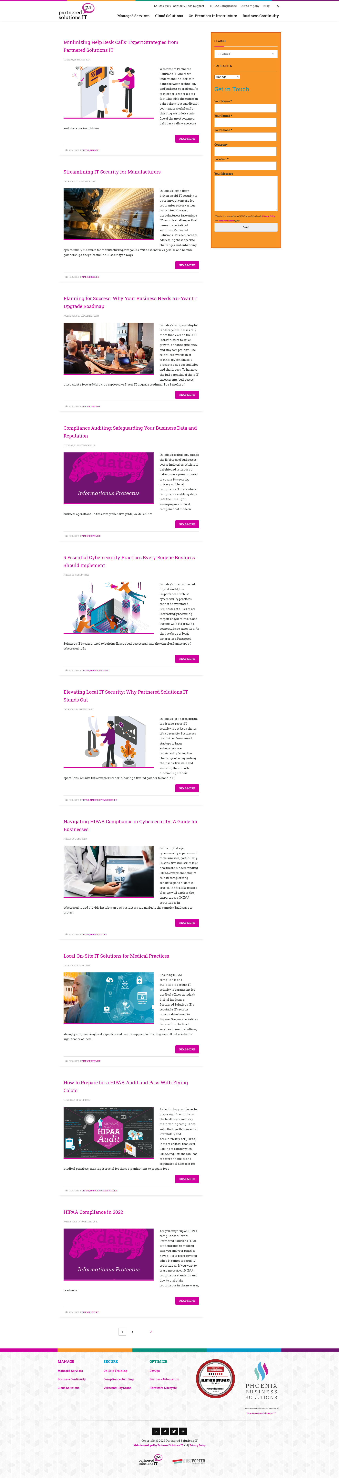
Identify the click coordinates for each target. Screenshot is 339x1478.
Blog (266, 6)
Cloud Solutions (68, 1388)
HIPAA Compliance (223, 6)
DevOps (154, 1371)
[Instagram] (183, 1431)
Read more (187, 138)
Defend (85, 150)
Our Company (250, 6)
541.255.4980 (162, 6)
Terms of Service (226, 220)
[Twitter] (174, 1431)
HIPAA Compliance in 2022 (93, 1212)
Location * (221, 159)
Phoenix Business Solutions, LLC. (261, 1413)
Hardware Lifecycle (163, 1388)
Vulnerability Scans (117, 1388)
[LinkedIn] (156, 1431)
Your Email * (223, 116)
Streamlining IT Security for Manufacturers (112, 172)
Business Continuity (72, 1379)
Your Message (223, 173)
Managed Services (70, 1371)
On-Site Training (115, 1371)
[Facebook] (165, 1431)
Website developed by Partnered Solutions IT (158, 1445)
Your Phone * (223, 130)
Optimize (95, 406)
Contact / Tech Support (188, 6)
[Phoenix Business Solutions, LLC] (215, 1378)
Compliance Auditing (119, 1379)
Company (221, 144)
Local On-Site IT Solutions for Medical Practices (116, 956)
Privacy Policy (268, 216)
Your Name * (223, 101)
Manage (94, 150)
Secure (95, 277)
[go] (273, 54)
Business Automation (164, 1379)
